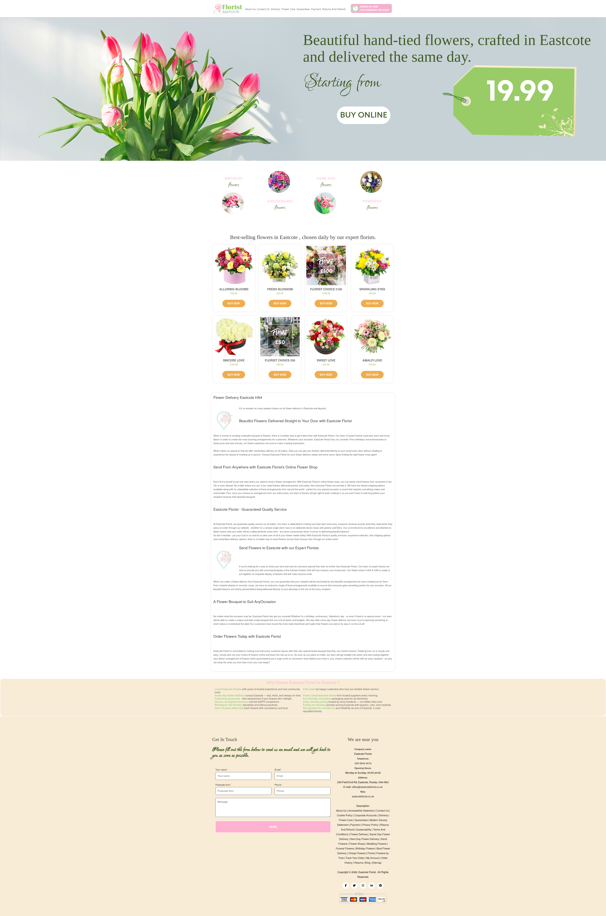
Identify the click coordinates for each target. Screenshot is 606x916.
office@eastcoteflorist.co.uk (367, 787)
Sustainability (363, 829)
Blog (367, 862)
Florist (371, 853)
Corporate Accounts (365, 815)
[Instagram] (363, 885)
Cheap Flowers (357, 853)
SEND (273, 827)
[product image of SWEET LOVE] (326, 337)
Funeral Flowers (345, 848)
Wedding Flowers (376, 843)
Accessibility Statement (361, 810)
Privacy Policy (370, 825)
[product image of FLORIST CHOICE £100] (326, 265)
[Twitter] (354, 885)
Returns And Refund (333, 9)
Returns (358, 862)
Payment (316, 9)
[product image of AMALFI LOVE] (372, 337)
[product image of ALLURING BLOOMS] (234, 265)
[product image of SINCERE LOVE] (234, 337)
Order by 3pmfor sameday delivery (374, 8)
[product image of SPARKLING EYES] (372, 265)
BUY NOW (234, 303)
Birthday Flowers (365, 848)
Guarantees (303, 9)
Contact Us (263, 9)
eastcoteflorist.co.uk (363, 796)
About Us (250, 9)
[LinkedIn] (371, 885)
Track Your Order (354, 858)
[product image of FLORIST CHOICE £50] (280, 337)
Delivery (275, 9)
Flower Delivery (359, 834)
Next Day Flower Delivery (364, 839)
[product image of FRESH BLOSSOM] (280, 265)
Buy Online (363, 115)
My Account (372, 858)
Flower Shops (357, 843)
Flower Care (288, 9)
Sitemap (376, 862)
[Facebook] (345, 885)
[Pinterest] (380, 885)
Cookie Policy (345, 815)
